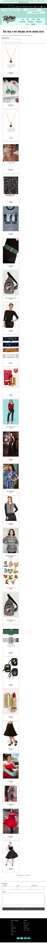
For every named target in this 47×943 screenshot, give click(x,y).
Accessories (22, 22)
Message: (4, 891)
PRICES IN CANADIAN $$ (36, 12)
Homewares (39, 22)
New (23, 19)
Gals (28, 19)
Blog (9, 6)
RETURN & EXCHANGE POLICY (32, 9)
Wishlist (25, 6)
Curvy (33, 19)
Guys (38, 19)
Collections (30, 22)
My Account (19, 6)
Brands (33, 24)
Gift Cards (13, 6)
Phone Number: (34, 885)
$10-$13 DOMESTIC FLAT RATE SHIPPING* (11, 9)
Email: (18, 885)
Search (31, 6)
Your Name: (4, 885)
